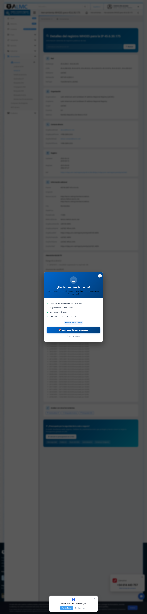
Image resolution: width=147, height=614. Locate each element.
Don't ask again (80, 608)
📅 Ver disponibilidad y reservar (73, 330)
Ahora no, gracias (73, 336)
